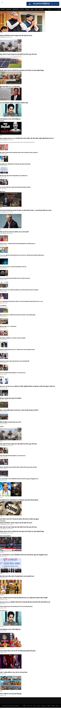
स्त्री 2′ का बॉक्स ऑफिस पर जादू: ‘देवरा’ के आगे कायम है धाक (13, 672)
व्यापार (1, 207)
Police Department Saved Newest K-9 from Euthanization (16, 606)
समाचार (28, 705)
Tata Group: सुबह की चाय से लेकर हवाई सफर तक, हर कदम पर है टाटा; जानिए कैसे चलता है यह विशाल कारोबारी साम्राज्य (22, 255)
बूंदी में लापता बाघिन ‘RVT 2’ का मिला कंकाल (10, 86)
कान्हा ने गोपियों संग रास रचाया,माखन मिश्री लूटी (10, 693)
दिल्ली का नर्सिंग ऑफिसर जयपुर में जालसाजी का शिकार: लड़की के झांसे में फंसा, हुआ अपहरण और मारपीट (18, 467)
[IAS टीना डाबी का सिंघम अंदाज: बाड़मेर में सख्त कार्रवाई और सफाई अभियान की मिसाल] (4, 184)
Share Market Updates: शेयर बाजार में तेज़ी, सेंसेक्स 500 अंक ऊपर (13, 266)
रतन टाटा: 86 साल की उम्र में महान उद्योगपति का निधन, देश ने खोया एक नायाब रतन (15, 278)
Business (27, 9)
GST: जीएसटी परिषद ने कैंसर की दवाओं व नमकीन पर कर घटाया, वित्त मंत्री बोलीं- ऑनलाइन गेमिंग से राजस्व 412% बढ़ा (21, 301)
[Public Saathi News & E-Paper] (14, 4)
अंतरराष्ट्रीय (2, 552)
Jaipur (36, 9)
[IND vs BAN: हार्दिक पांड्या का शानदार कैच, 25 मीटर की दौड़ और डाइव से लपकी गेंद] (4, 407)
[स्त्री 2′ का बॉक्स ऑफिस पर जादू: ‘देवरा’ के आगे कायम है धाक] (11, 668)
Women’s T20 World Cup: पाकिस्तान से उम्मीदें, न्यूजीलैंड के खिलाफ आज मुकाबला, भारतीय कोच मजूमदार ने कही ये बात (27, 386)
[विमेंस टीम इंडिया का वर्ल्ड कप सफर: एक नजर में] (4, 419)
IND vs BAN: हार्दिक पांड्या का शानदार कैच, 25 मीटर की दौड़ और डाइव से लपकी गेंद (19, 410)
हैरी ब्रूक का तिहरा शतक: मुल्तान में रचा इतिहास (10, 398)
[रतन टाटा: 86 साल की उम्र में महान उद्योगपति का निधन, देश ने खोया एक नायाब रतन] (4, 275)
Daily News (41, 9)
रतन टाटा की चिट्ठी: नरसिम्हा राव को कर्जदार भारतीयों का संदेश (14, 103)
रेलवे (31, 705)
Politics (22, 9)
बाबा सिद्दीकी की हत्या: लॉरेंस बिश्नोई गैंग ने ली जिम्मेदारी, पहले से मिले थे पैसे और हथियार (15, 164)
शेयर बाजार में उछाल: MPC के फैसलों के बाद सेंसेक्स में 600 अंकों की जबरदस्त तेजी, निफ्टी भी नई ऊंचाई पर (19, 290)
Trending (3, 9)
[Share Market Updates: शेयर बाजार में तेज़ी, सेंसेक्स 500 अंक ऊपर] (4, 264)
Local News (2, 648)
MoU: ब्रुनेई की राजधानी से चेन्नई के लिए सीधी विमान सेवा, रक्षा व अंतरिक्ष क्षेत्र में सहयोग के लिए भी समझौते (23, 597)
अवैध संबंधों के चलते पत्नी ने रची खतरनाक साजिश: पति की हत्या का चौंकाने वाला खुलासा (19, 519)
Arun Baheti (2, 37)
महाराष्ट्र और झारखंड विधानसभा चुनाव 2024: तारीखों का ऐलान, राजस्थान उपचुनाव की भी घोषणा (17, 349)
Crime (1, 135)
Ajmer (32, 9)
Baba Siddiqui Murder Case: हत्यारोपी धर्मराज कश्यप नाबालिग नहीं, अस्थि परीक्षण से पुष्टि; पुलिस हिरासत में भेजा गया (27, 138)
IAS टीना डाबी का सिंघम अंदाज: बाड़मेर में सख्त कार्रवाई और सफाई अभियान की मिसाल (15, 187)
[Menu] (59, 9)
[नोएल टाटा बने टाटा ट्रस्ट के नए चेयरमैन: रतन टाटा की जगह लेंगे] (11, 227)
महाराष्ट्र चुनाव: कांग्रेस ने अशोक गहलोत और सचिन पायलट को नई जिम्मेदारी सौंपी (14, 361)
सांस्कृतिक (24, 705)
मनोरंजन (1, 669)
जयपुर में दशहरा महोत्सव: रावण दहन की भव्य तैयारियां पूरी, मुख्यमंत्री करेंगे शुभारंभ (18, 651)
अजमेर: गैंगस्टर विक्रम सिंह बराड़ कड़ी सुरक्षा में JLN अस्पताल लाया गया (12, 372)
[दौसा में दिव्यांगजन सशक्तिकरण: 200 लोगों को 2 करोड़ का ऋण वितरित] (4, 335)
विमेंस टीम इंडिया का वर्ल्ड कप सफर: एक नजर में (10, 422)
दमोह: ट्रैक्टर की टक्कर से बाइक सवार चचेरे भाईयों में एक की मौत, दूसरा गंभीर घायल (18, 54)
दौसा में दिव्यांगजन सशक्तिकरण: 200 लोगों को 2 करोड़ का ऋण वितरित (12, 338)
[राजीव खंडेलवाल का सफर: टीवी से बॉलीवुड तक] (11, 116)
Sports (34, 705)
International (15, 9)
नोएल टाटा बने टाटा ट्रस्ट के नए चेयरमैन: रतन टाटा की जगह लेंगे (14, 232)
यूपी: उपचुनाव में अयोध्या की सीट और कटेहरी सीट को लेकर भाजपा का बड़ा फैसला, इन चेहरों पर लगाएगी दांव (19, 152)
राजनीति (1, 32)
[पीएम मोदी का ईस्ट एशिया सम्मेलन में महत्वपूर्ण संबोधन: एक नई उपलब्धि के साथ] (4, 173)
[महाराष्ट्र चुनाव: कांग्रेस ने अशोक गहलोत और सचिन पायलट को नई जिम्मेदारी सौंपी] (4, 358)
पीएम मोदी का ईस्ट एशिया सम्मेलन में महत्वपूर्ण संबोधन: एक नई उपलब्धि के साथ (13, 175)
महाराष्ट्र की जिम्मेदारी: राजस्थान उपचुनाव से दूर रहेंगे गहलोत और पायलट (16, 35)
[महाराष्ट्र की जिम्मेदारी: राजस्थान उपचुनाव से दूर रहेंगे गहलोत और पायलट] (22, 31)
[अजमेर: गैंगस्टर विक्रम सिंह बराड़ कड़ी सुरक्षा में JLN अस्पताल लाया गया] (4, 370)
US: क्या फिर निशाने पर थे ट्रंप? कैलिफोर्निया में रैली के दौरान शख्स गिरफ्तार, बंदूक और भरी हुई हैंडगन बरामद (19, 478)
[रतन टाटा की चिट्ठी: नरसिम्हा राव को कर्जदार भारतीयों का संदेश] (11, 100)
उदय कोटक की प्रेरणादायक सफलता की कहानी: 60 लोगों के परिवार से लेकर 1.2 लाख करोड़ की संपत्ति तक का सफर (25, 210)
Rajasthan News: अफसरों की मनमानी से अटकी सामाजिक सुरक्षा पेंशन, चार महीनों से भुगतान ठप (17, 243)
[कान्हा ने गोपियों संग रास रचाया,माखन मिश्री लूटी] (11, 689)
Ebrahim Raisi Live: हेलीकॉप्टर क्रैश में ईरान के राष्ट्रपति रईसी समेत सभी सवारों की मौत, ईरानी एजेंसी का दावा (25, 602)
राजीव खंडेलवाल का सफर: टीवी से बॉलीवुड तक (10, 119)
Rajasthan (8, 9)
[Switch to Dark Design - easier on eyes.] (58, 9)
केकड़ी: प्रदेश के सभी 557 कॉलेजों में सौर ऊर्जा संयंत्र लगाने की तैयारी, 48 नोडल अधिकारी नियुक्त (22, 70)
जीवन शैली (1, 626)
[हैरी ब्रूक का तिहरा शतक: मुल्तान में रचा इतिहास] (4, 395)
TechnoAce (17, 705)
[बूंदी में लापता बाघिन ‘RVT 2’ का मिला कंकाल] (11, 83)
